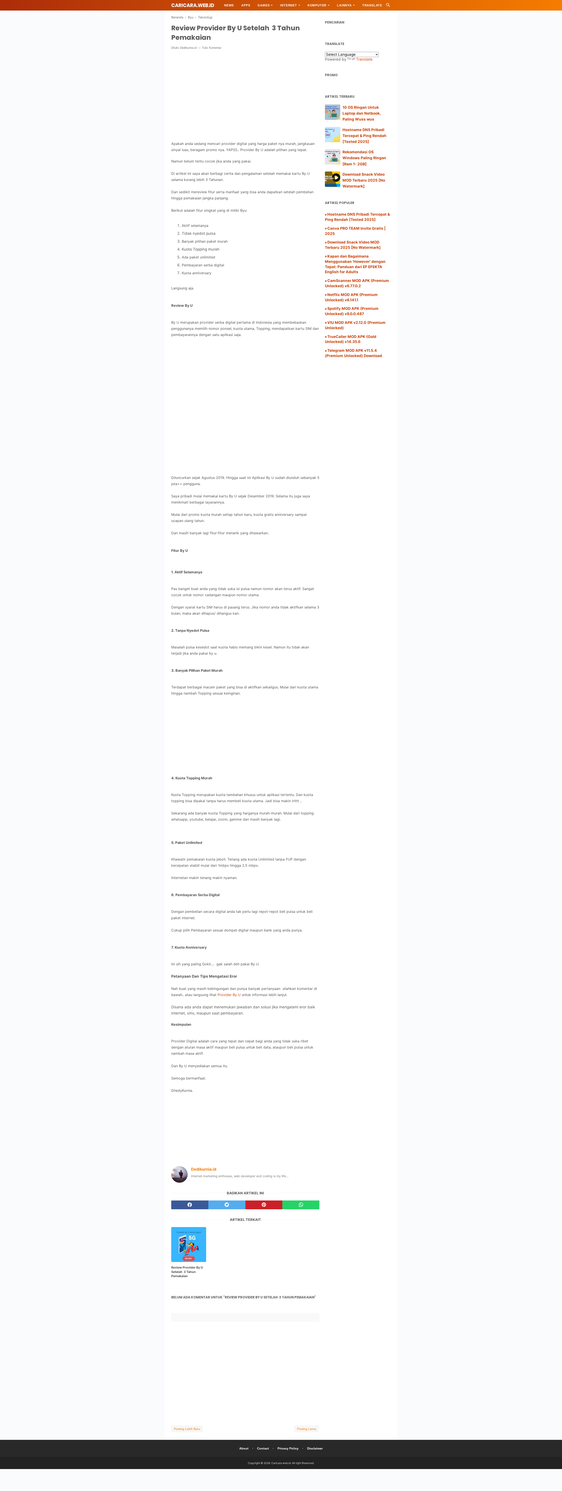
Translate (372, 5)
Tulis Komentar (211, 47)
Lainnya (344, 5)
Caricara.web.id (192, 5)
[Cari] (388, 6)
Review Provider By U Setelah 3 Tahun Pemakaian (187, 1271)
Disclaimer (315, 1448)
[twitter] (226, 1204)
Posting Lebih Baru (187, 1429)
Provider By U (229, 995)
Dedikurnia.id (188, 47)
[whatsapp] (300, 1204)
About (244, 1448)
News (229, 5)
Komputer (317, 5)
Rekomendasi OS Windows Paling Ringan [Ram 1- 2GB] (364, 158)
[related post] (188, 1244)
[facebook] (189, 1204)
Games (264, 5)
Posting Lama (306, 1429)
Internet (288, 5)
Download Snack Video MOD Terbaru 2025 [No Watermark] (363, 180)
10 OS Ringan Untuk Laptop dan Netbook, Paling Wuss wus (361, 113)
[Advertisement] (245, 377)
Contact (263, 1448)
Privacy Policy (288, 1448)
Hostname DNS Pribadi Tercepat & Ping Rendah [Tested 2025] (364, 136)
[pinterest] (264, 1204)
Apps (245, 5)
